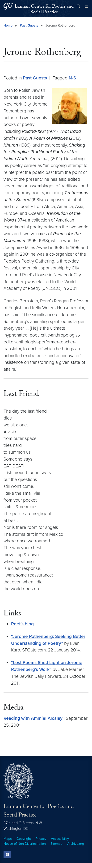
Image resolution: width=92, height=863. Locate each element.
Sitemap (56, 844)
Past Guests (29, 25)
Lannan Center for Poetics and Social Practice (44, 9)
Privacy (41, 839)
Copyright (24, 839)
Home (8, 25)
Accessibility (60, 839)
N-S (72, 78)
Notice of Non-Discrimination (25, 844)
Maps (8, 839)
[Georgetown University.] (8, 6)
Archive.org (75, 844)
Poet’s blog (22, 624)
